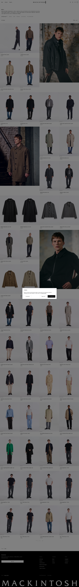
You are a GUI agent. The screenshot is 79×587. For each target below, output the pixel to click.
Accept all (51, 296)
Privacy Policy (43, 293)
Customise (28, 296)
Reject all (43, 296)
